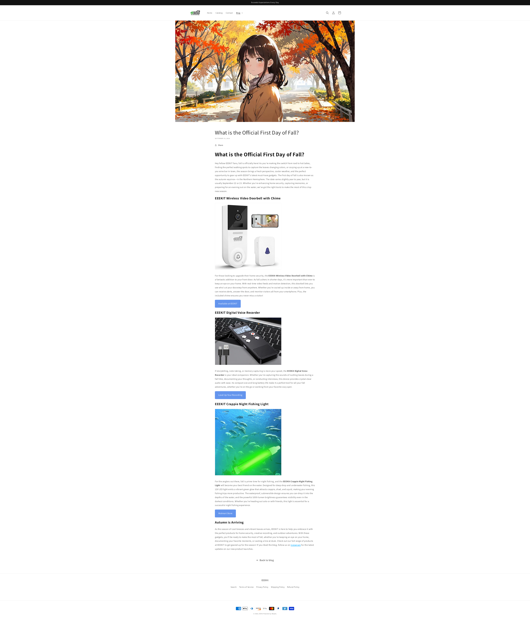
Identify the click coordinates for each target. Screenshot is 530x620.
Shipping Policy (278, 587)
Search (234, 587)
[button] (239, 13)
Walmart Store (225, 513)
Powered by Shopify (270, 614)
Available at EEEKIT (227, 303)
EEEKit (261, 614)
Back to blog (267, 560)
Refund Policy (293, 587)
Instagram (296, 545)
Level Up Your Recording (230, 395)
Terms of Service (246, 587)
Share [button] (220, 145)
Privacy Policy (262, 587)
